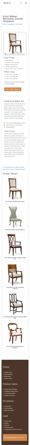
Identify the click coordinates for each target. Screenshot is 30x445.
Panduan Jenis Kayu (9, 395)
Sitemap (6, 423)
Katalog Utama (8, 372)
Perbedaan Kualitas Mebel (11, 391)
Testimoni (6, 425)
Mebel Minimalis (8, 374)
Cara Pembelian (8, 408)
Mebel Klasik (7, 376)
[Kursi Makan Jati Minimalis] (15, 54)
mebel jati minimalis (20, 169)
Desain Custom (8, 378)
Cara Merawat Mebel (9, 393)
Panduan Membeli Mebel (10, 389)
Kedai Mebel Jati (11, 437)
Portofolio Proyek (8, 427)
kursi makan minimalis (18, 167)
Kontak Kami (7, 406)
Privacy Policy (8, 421)
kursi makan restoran (8, 169)
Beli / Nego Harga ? (13, 89)
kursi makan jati (7, 167)
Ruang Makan (10, 24)
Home (4, 24)
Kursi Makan (19, 24)
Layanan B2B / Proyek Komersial (12, 429)
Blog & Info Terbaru (9, 410)
